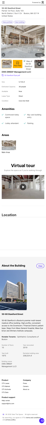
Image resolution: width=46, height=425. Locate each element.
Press (25, 383)
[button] (23, 42)
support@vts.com (8, 403)
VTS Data (5, 392)
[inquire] (42, 421)
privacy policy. (11, 420)
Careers (25, 386)
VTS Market (6, 386)
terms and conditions (33, 417)
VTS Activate (6, 389)
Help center (6, 400)
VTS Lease (5, 383)
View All (39, 55)
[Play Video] (23, 187)
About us (26, 389)
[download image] (3, 55)
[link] (22, 75)
